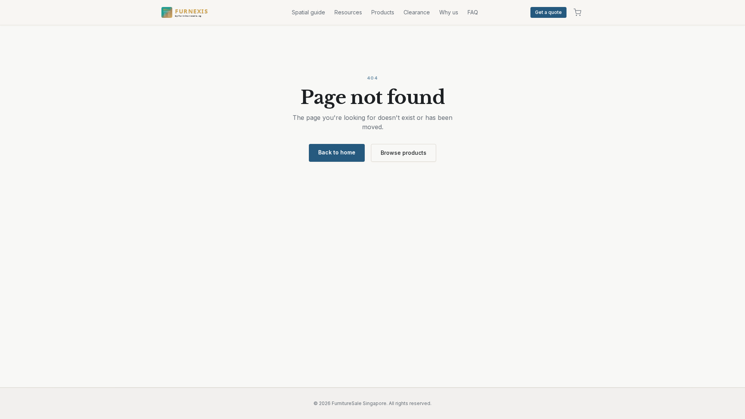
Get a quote (548, 12)
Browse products (403, 152)
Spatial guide (308, 12)
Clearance (417, 12)
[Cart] (577, 12)
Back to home (336, 152)
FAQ (473, 12)
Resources (348, 12)
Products (382, 12)
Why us (448, 12)
